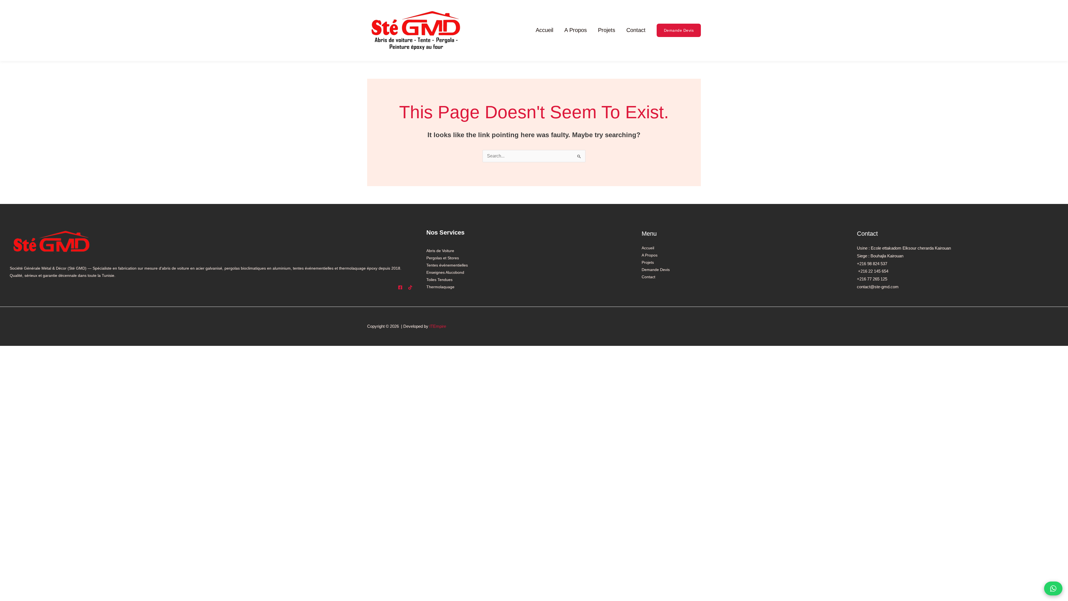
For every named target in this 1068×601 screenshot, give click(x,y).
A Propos (575, 30)
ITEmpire (437, 326)
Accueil (544, 30)
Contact (636, 30)
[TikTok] (410, 287)
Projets (606, 30)
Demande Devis (656, 269)
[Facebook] (400, 287)
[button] (679, 30)
